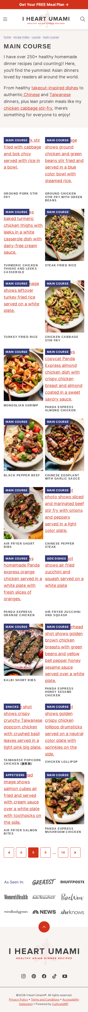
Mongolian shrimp (21, 405)
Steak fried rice (61, 265)
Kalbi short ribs (20, 680)
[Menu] (5, 19)
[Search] (83, 19)
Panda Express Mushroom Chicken (63, 830)
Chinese (31, 94)
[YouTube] (65, 976)
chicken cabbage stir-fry (28, 108)
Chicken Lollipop (61, 761)
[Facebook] (44, 976)
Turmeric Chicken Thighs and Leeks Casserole (21, 269)
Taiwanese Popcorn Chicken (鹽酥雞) (22, 762)
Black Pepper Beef (22, 475)
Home (7, 37)
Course (36, 37)
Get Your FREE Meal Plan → (44, 4)
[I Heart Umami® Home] (46, 19)
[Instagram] (23, 976)
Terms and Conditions (45, 999)
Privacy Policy (18, 999)
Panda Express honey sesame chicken (59, 692)
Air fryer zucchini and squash (63, 613)
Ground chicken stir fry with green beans (64, 197)
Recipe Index (21, 37)
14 (63, 852)
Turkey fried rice (21, 337)
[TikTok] (54, 976)
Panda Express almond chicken (60, 408)
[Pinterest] (34, 976)
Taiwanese (60, 94)
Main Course (51, 37)
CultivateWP (60, 1004)
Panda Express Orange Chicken (19, 613)
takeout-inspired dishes (54, 87)
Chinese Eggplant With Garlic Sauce (62, 477)
